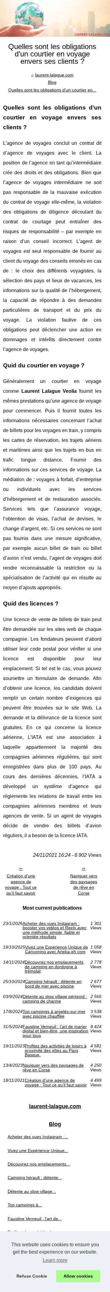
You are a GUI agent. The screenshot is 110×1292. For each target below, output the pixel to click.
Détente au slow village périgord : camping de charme (55, 998)
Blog (52, 82)
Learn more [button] (55, 1260)
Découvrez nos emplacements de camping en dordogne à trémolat (54, 966)
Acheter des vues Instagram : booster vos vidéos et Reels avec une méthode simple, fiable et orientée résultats (54, 930)
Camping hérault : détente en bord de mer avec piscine (53, 983)
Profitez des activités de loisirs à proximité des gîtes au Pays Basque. (55, 1050)
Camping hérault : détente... (35, 1177)
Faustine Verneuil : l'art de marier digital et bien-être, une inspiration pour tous (55, 1031)
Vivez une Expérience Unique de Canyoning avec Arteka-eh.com (56, 949)
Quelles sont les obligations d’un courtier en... (52, 89)
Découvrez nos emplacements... (39, 1164)
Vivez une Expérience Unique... (38, 1150)
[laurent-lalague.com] (55, 18)
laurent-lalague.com (54, 74)
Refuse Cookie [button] (31, 1276)
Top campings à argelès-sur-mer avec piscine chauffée (54, 1013)
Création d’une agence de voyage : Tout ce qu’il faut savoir (21, 884)
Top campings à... (25, 1204)
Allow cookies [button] (78, 1276)
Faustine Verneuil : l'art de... (35, 1218)
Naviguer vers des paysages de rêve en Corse (83, 884)
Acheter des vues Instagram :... (38, 1136)
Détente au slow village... (32, 1191)
